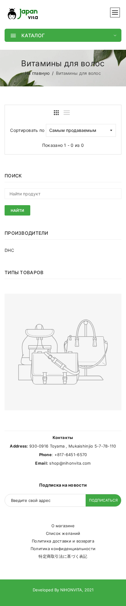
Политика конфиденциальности (63, 548)
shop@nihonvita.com (70, 463)
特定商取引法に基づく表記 (63, 556)
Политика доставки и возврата (63, 541)
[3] (56, 113)
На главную (37, 73)
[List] (67, 113)
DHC (9, 250)
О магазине (63, 525)
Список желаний (63, 533)
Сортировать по (27, 130)
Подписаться (103, 500)
